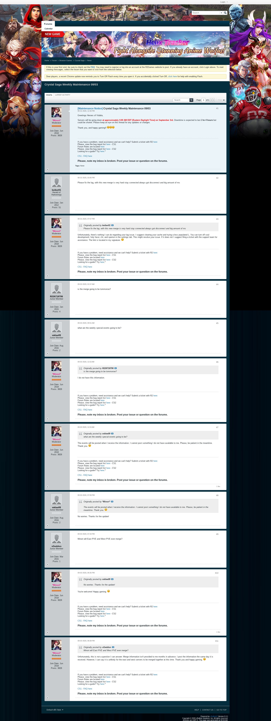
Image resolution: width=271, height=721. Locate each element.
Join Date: (54, 131)
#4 (217, 284)
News (89, 60)
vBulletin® (214, 716)
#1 (217, 108)
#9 (217, 534)
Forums (48, 24)
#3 (217, 219)
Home (47, 60)
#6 (217, 362)
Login (223, 2)
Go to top (221, 710)
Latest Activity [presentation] (62, 95)
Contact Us (207, 710)
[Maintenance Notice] (90, 108)
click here (172, 76)
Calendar (49, 29)
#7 (217, 427)
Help (196, 710)
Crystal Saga (80, 60)
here (155, 142)
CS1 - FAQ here (85, 156)
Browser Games (65, 60)
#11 (216, 641)
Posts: (54, 135)
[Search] (225, 13)
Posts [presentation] (49, 95)
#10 (216, 573)
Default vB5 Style (54, 710)
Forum (54, 60)
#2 (217, 178)
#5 (217, 323)
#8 (217, 495)
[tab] (49, 95)
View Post (112, 225)
